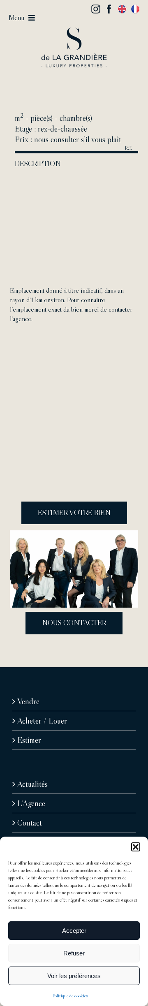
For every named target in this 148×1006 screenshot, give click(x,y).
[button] (136, 847)
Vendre (28, 701)
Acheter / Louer (42, 721)
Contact (29, 823)
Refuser (74, 953)
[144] (74, 31)
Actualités (32, 784)
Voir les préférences (74, 975)
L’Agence (31, 803)
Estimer (29, 740)
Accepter (74, 930)
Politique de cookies (70, 995)
